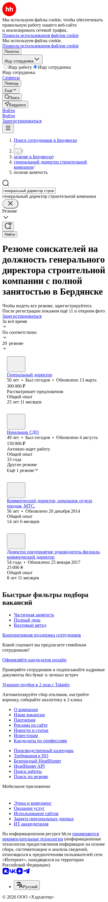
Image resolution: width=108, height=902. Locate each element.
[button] (8, 110)
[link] (12, 97)
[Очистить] (10, 204)
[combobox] (29, 191)
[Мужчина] (16, 364)
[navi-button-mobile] (8, 128)
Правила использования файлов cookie (40, 45)
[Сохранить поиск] (8, 226)
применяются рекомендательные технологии (50, 836)
